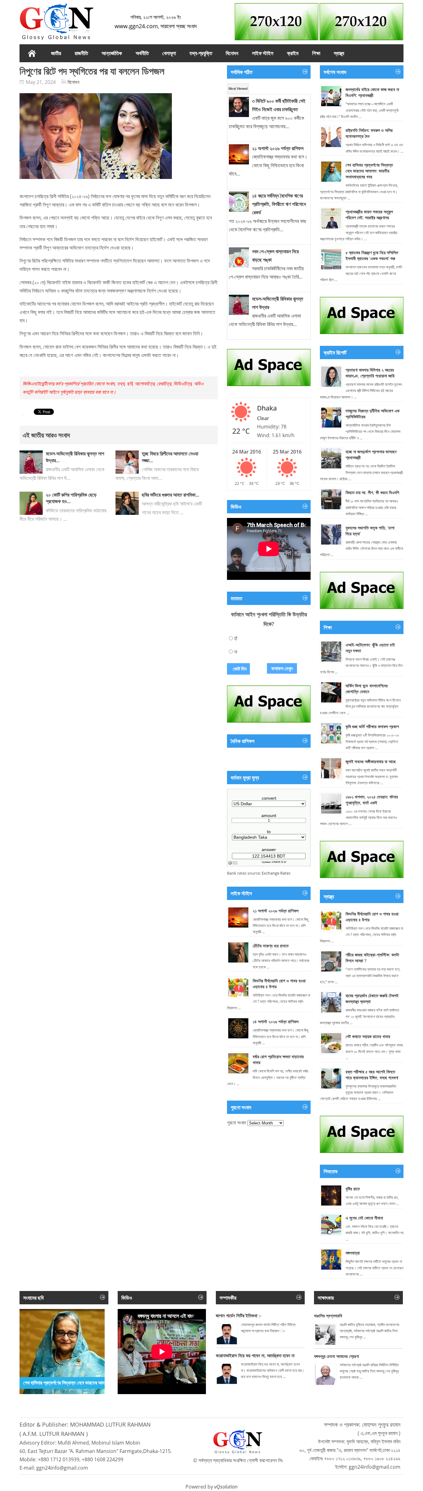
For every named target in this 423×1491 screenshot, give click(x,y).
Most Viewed (238, 88)
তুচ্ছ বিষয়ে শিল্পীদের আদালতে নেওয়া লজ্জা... (170, 457)
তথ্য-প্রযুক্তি (201, 53)
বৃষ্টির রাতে (353, 1189)
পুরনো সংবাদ (236, 1122)
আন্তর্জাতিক (112, 53)
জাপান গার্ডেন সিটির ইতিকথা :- (238, 1315)
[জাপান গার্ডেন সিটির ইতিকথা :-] (227, 1334)
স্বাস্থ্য (339, 53)
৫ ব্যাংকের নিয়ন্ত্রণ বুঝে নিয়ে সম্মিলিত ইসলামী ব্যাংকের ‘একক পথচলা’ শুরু (372, 255)
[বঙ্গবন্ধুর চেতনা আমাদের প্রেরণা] (325, 1374)
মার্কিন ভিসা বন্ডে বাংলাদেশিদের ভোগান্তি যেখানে (367, 688)
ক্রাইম (293, 53)
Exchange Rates (276, 873)
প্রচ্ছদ (32, 53)
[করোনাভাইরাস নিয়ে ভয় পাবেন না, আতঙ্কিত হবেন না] (227, 1374)
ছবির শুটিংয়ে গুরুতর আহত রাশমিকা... (170, 494)
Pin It (23, 415)
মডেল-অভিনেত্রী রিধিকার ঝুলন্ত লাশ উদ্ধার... (75, 457)
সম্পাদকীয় (228, 1297)
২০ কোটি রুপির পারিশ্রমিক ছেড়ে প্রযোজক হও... (71, 498)
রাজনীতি (81, 53)
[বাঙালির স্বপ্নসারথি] (325, 1334)
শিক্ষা (316, 53)
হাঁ (235, 638)
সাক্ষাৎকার (326, 1297)
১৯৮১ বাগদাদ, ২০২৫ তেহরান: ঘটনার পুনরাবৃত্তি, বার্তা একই (372, 800)
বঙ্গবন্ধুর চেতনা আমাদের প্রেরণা (336, 1356)
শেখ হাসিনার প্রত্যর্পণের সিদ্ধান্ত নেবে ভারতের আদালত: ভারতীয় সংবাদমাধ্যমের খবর (369, 171)
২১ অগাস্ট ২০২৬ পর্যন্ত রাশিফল (276, 911)
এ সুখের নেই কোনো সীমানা (364, 1218)
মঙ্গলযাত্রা (353, 1253)
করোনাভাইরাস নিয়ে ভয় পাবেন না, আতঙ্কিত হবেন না (255, 1355)
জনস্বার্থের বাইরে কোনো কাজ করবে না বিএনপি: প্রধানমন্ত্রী (372, 92)
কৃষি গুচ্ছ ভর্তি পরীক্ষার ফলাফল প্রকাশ (372, 726)
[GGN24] (57, 21)
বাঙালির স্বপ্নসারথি (328, 1316)
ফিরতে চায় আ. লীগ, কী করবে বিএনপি (372, 492)
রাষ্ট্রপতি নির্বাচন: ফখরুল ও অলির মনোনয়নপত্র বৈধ (369, 133)
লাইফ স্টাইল (262, 53)
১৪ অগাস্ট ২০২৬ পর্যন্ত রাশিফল (276, 1021)
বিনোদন (232, 53)
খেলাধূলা (169, 53)
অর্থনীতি (142, 53)
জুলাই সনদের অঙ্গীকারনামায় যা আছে (371, 761)
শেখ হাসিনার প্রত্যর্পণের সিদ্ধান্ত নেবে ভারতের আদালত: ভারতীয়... (75, 1382)
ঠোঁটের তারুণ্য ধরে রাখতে (271, 946)
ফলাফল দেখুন (282, 668)
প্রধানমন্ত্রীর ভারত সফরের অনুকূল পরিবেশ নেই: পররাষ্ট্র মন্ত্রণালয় (369, 214)
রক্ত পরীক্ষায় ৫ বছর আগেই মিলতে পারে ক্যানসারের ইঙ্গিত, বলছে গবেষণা (372, 1074)
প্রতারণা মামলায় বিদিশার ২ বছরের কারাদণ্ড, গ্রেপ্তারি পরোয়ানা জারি (370, 373)
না (235, 651)
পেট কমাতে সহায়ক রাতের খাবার (368, 1036)
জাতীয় (56, 53)
